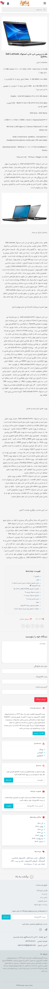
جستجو (8, 780)
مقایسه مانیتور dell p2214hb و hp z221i (26, 589)
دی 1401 (40, 829)
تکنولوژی (40, 756)
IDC (12, 861)
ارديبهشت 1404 (37, 838)
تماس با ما (43, 897)
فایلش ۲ (36, 576)
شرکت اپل (41, 864)
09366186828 (30, 941)
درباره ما (44, 894)
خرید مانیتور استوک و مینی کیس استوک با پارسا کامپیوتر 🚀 (26, 584)
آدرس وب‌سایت (41, 687)
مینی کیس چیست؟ (32, 599)
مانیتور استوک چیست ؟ (31, 596)
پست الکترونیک (41, 677)
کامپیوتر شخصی (18, 858)
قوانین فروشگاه (42, 890)
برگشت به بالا (22, 876)
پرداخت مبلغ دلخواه (40, 905)
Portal (18, 985)
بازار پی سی (19, 861)
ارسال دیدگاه (40, 699)
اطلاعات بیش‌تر (39, 733)
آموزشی (40, 752)
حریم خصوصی (42, 901)
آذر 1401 (40, 823)
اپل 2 (35, 864)
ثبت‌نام (6, 917)
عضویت (9, 806)
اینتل (42, 858)
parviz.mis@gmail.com (27, 945)
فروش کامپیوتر (30, 861)
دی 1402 (40, 832)
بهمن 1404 (39, 835)
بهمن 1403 (39, 826)
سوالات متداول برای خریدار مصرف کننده (26, 609)
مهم (37, 602)
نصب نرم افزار (31, 858)
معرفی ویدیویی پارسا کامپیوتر (29, 605)
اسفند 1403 (39, 842)
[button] (4, 3)
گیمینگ (41, 861)
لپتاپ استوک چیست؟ (32, 592)
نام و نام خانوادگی (40, 666)
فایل (37, 580)
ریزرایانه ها (28, 864)
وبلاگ (41, 750)
